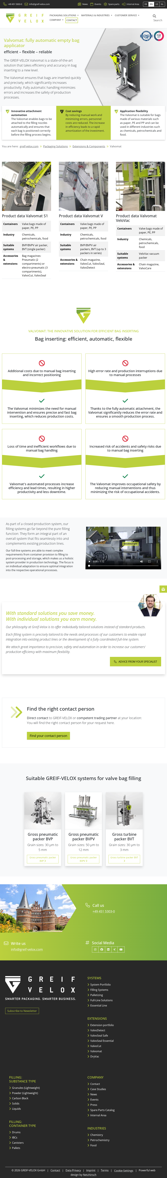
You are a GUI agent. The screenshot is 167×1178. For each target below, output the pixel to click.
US (156, 4)
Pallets (15, 1148)
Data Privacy (73, 1170)
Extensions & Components (89, 146)
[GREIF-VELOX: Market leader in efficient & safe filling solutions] (25, 18)
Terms (105, 1170)
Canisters (17, 1143)
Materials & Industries (95, 15)
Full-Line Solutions (101, 1000)
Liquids (16, 1109)
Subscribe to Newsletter (22, 1011)
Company (56, 19)
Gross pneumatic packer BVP (43, 859)
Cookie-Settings (123, 1170)
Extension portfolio (102, 1025)
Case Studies (98, 1089)
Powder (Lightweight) (24, 1093)
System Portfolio (100, 984)
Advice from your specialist (137, 661)
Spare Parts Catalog (102, 1110)
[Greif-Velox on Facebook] (101, 949)
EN (151, 4)
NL (162, 4)
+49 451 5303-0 (103, 911)
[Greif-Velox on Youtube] (121, 949)
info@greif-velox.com (27, 949)
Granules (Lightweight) (25, 1088)
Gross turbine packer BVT (124, 857)
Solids (15, 1103)
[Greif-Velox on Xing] (114, 949)
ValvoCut (95, 1046)
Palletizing (96, 995)
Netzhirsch (89, 1175)
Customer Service (126, 15)
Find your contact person (48, 735)
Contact (71, 20)
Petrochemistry (99, 1140)
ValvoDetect (97, 1030)
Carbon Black (19, 1098)
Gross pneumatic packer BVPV (83, 859)
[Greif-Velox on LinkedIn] (108, 949)
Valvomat (96, 1051)
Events (94, 1099)
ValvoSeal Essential (102, 1041)
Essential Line (98, 1005)
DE (145, 4)
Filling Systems (99, 990)
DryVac (94, 1056)
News (93, 1094)
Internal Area (98, 1115)
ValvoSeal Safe (99, 1035)
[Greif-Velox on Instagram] (95, 949)
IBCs (14, 1137)
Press (93, 1105)
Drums (16, 1132)
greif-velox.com (29, 146)
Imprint (90, 1170)
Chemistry (96, 1135)
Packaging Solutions (63, 15)
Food (93, 1145)
